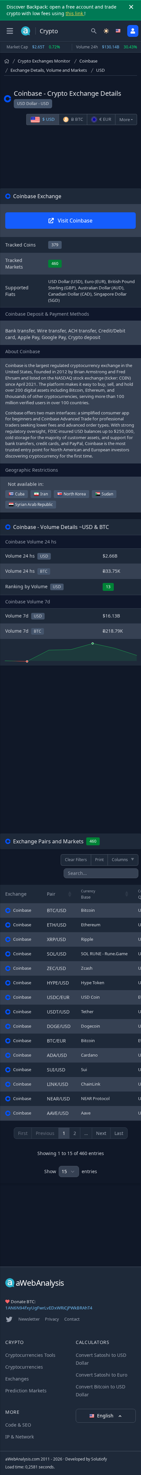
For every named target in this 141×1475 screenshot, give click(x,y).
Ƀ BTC (76, 119)
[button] (70, 894)
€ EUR (104, 119)
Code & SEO (18, 1425)
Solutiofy (99, 1459)
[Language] (119, 31)
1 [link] (64, 1133)
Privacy (52, 1319)
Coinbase (88, 61)
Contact (72, 1319)
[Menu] (10, 31)
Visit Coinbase (74, 220)
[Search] (94, 31)
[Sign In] (132, 31)
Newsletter (29, 1319)
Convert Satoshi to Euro (101, 1375)
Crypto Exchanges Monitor (44, 61)
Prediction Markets (26, 1390)
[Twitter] (9, 1319)
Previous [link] (45, 1133)
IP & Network (19, 1437)
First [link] (23, 1133)
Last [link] (118, 1133)
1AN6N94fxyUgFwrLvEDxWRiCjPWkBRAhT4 (48, 1308)
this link (75, 13)
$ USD (48, 119)
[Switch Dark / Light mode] (106, 31)
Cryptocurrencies (24, 1367)
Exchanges (17, 1379)
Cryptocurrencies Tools (30, 1355)
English (106, 1415)
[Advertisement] (70, 158)
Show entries (70, 1171)
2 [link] (74, 1133)
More (124, 119)
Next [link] (101, 1133)
